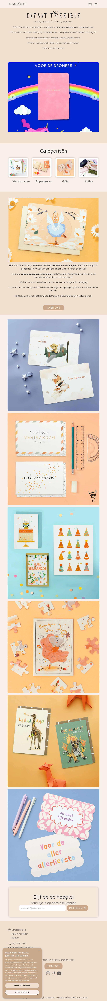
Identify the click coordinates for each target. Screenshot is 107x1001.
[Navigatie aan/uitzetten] (96, 4)
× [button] (39, 951)
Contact (53, 966)
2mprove (82, 997)
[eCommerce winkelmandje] (90, 4)
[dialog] (22, 973)
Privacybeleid (24, 980)
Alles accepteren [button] (22, 985)
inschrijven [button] (77, 908)
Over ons (53, 307)
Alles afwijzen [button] (22, 992)
